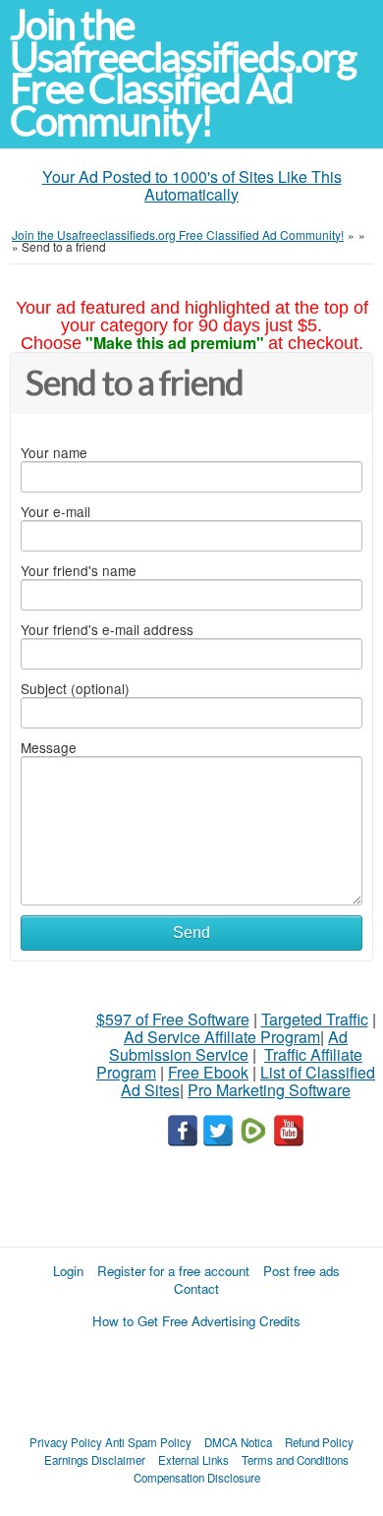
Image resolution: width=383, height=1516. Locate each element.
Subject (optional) (75, 688)
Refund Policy (319, 1442)
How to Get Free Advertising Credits (196, 1321)
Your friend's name (79, 570)
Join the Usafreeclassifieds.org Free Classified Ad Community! (183, 73)
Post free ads (301, 1270)
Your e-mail (55, 511)
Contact (196, 1288)
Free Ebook (208, 1072)
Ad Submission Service (228, 1045)
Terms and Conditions (295, 1460)
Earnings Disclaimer (94, 1460)
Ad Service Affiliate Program (222, 1036)
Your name (54, 452)
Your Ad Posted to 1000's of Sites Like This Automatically (192, 185)
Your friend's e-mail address (107, 629)
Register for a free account (173, 1270)
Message (49, 747)
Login (68, 1270)
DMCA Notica (238, 1442)
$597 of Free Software (172, 1019)
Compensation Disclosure (197, 1478)
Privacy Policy (65, 1442)
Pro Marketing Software (269, 1090)
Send (191, 932)
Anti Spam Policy (148, 1442)
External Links (193, 1460)
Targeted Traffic (314, 1019)
